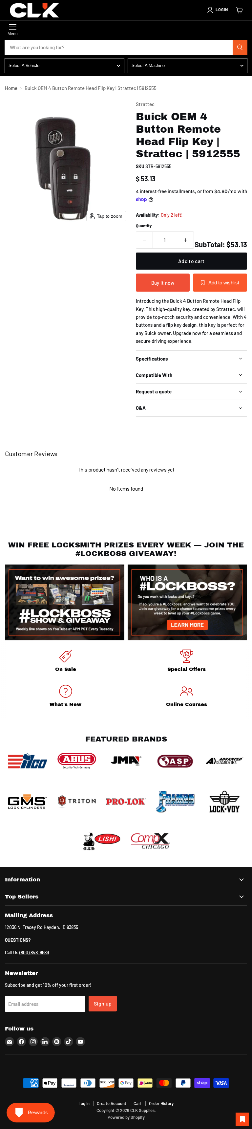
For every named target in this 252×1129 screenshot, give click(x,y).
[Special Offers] (186, 662)
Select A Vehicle (24, 65)
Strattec (145, 104)
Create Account (111, 1103)
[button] (217, 10)
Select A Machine (148, 65)
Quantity (144, 225)
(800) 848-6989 (34, 952)
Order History (161, 1103)
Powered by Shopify (126, 1117)
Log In (84, 1103)
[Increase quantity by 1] (185, 240)
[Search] (240, 47)
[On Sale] (65, 662)
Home (11, 88)
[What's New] (65, 697)
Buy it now (162, 283)
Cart (138, 1103)
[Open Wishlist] (242, 1119)
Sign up (103, 1003)
